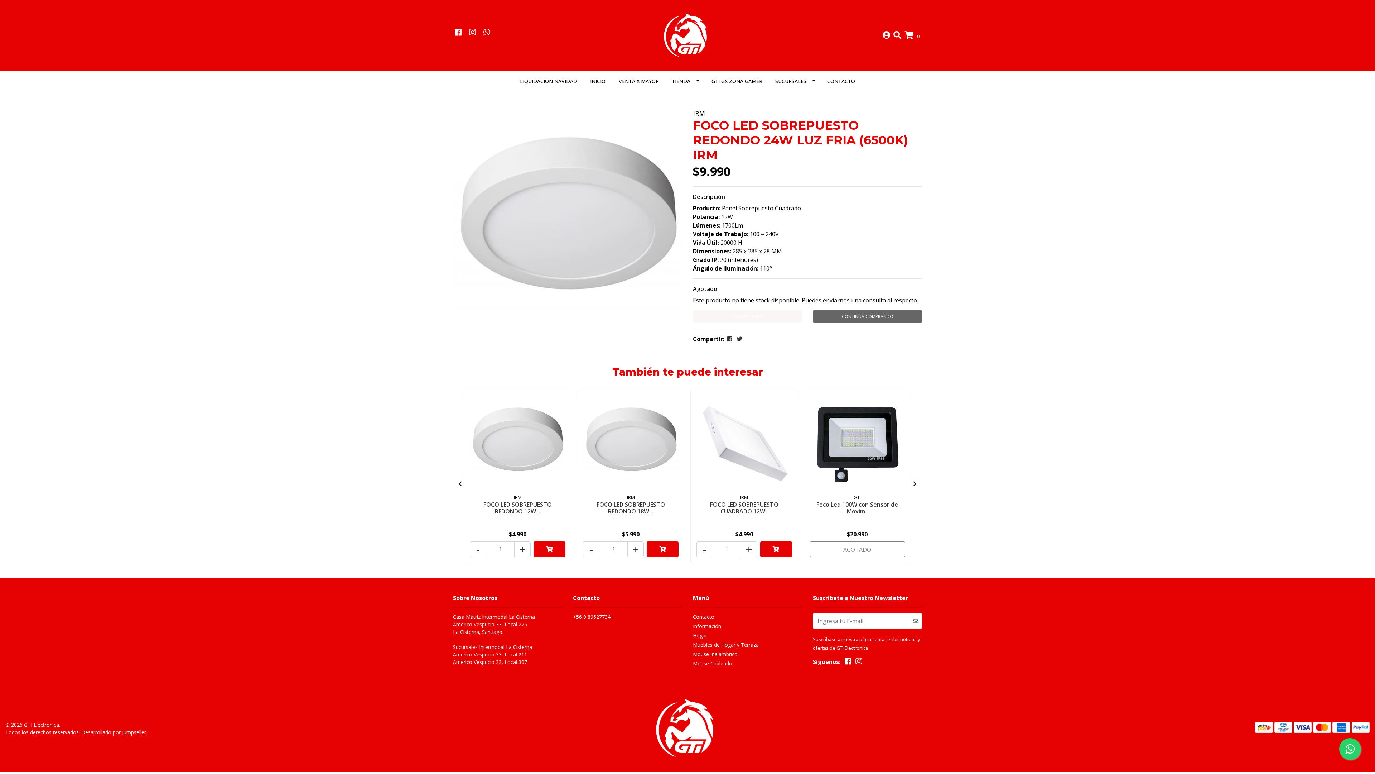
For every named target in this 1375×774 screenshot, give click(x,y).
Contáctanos (748, 317)
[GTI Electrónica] (687, 35)
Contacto (841, 81)
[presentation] (460, 484)
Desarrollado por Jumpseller (113, 732)
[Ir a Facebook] (458, 33)
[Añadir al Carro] (549, 549)
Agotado (705, 289)
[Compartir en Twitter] (739, 339)
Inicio (598, 81)
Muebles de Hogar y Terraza (726, 644)
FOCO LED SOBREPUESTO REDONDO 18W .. (631, 508)
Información (707, 626)
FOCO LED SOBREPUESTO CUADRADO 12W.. (744, 508)
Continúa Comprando (867, 317)
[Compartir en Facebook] (729, 339)
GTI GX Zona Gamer (736, 81)
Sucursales (790, 81)
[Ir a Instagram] (472, 33)
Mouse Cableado (712, 663)
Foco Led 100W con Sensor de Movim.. (857, 508)
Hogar (700, 635)
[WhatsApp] (487, 33)
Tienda (681, 81)
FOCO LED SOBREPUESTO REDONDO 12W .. (517, 508)
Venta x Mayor (639, 81)
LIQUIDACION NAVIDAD (548, 81)
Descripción (709, 197)
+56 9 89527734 (592, 616)
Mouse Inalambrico (715, 654)
